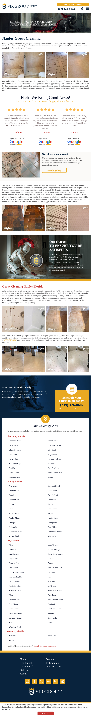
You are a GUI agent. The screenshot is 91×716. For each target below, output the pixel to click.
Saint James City (54, 609)
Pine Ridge (52, 527)
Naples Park (52, 518)
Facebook (34, 681)
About (23, 673)
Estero (50, 563)
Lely (11, 509)
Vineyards (52, 536)
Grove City (13, 459)
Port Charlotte (53, 468)
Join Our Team (53, 666)
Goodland (52, 500)
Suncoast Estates (15, 618)
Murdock (51, 463)
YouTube (48, 681)
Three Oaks (52, 618)
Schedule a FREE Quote (72, 4)
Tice (10, 622)
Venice (11, 640)
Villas (50, 622)
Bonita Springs (54, 549)
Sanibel (51, 613)
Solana (50, 477)
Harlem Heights (15, 577)
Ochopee (12, 522)
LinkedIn (55, 681)
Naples (50, 513)
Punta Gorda (14, 473)
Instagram (27, 681)
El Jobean (13, 454)
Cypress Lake (14, 563)
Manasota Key (15, 463)
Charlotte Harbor (54, 445)
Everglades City (54, 495)
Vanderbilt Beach (55, 531)
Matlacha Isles (15, 586)
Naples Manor (14, 518)
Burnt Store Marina (55, 554)
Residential (26, 662)
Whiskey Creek (15, 627)
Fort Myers (13, 568)
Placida (12, 468)
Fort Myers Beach (55, 568)
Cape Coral (13, 558)
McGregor (52, 586)
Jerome (50, 504)
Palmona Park (14, 600)
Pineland (51, 604)
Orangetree (52, 522)
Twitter (41, 681)
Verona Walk (14, 536)
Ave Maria (13, 486)
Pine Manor (13, 604)
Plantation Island (15, 531)
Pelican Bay (14, 527)
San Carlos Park (15, 613)
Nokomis (12, 636)
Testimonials (52, 662)
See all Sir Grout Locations (45, 646)
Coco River (52, 490)
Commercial (26, 666)
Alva (11, 545)
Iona (49, 577)
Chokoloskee (14, 490)
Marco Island (14, 513)
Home (23, 659)
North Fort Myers (55, 590)
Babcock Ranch (15, 441)
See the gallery (54, 170)
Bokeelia (12, 549)
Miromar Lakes (15, 590)
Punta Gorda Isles (55, 473)
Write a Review (82, 8)
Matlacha (51, 581)
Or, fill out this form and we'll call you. (72, 409)
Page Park (52, 595)
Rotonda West (14, 477)
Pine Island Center (55, 600)
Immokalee (13, 504)
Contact (50, 659)
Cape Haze (13, 445)
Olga (11, 595)
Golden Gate (14, 500)
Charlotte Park (15, 450)
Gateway (51, 572)
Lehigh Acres (14, 581)
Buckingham (14, 554)
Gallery (24, 670)
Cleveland (52, 450)
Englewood (52, 454)
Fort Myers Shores (16, 572)
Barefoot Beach (54, 486)
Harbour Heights (54, 459)
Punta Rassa (14, 609)
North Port (52, 636)
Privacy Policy (69, 705)
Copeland (13, 495)
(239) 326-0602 (66, 8)
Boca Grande (53, 441)
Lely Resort (52, 509)
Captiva (51, 558)
